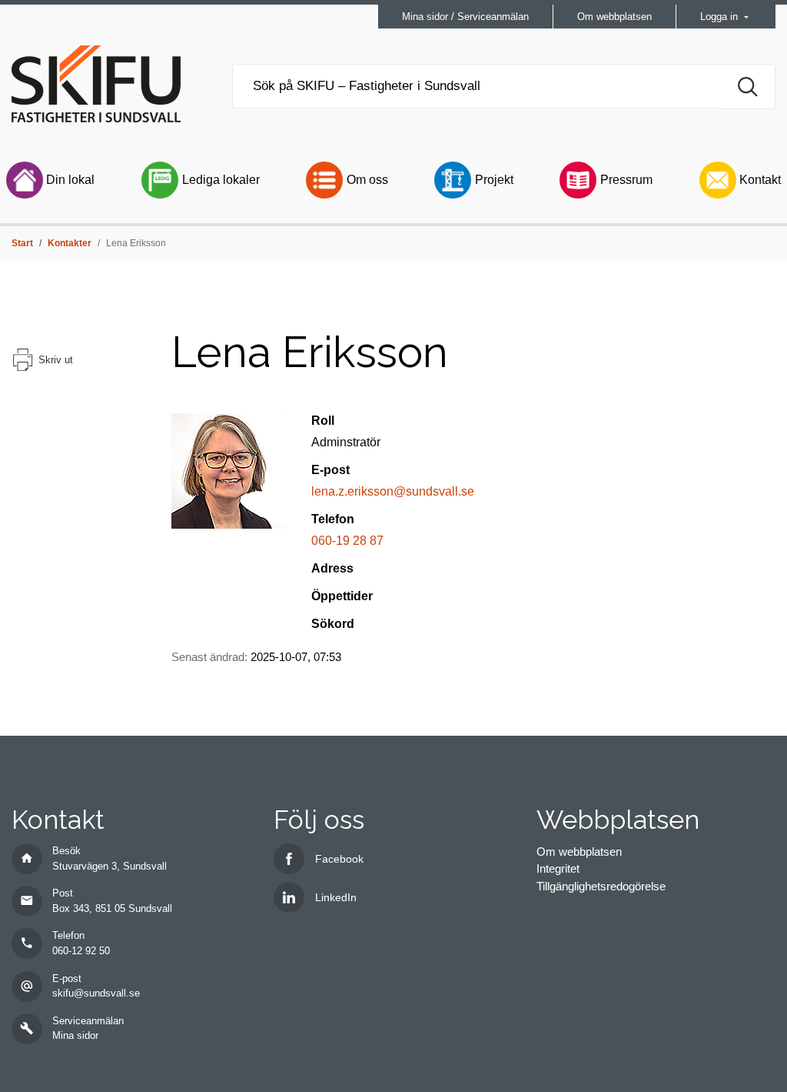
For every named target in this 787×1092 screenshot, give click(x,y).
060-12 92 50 (81, 951)
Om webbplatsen (614, 16)
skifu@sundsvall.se (96, 993)
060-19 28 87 (347, 540)
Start (22, 243)
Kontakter (69, 243)
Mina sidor (75, 1035)
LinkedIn (336, 897)
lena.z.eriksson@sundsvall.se (392, 491)
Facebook (339, 859)
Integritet (557, 868)
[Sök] (748, 86)
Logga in (720, 16)
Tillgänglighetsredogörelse (601, 886)
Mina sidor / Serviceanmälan (465, 16)
